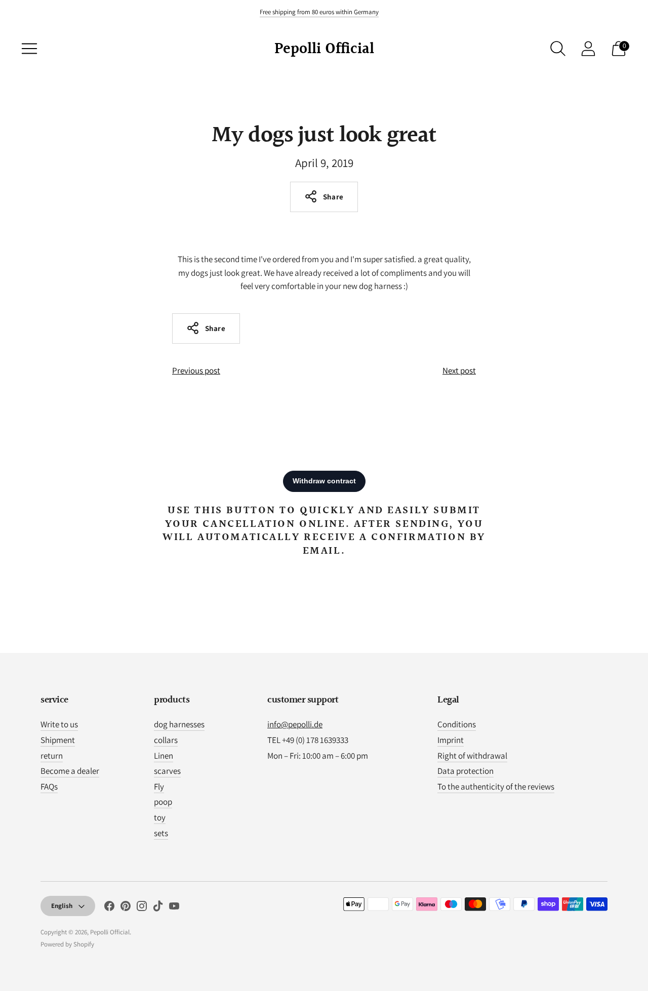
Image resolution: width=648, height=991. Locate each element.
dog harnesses (179, 724)
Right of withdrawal (472, 755)
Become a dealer (69, 770)
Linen (163, 755)
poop (163, 801)
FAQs (49, 786)
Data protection (465, 770)
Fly (159, 786)
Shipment (57, 740)
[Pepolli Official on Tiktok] (158, 908)
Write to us (59, 724)
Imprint (450, 740)
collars (166, 740)
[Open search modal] (558, 48)
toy (160, 817)
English (61, 905)
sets (161, 833)
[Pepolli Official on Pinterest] (125, 908)
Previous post (196, 370)
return (51, 755)
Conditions (456, 724)
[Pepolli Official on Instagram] (142, 908)
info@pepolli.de (294, 724)
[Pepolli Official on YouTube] (174, 908)
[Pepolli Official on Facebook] (109, 908)
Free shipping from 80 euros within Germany (319, 12)
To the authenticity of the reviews (495, 786)
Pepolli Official (110, 932)
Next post (459, 370)
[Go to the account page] (588, 48)
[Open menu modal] (29, 48)
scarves (167, 770)
